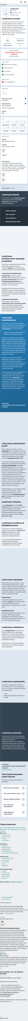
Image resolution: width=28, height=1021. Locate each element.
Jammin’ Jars (5, 873)
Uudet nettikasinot (7, 851)
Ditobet (12, 829)
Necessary (4, 954)
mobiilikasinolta (9, 630)
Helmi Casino (5, 862)
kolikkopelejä (5, 451)
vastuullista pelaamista (16, 882)
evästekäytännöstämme (6, 994)
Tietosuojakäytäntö (7, 897)
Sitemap (4, 838)
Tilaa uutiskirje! (5, 996)
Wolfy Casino (5, 860)
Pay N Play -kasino (20, 198)
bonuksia (10, 268)
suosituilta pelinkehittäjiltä (9, 465)
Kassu (4, 864)
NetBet (9, 827)
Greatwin (16, 829)
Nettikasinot (5, 845)
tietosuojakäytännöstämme (11, 992)
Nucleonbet (3, 829)
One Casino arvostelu (7, 858)
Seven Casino (3, 827)
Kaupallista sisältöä (16, 12)
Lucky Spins (22, 829)
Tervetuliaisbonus (6, 329)
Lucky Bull (2, 831)
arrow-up (12, 188)
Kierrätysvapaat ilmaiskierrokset (10, 281)
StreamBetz (22, 827)
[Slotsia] (6, 1)
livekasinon (9, 505)
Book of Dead (5, 876)
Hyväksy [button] (2, 917)
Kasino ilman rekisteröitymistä (10, 853)
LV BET (8, 829)
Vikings (4, 871)
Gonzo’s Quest (6, 874)
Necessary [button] (2, 952)
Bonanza (4, 878)
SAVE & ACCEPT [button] (4, 966)
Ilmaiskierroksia (6, 276)
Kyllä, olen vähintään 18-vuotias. (9, 985)
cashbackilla (15, 377)
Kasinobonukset (6, 847)
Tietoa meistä (5, 835)
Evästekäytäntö (6, 899)
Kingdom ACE (15, 827)
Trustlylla (10, 601)
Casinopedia (5, 840)
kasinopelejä (11, 458)
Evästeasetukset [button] (9, 913)
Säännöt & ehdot (6, 836)
